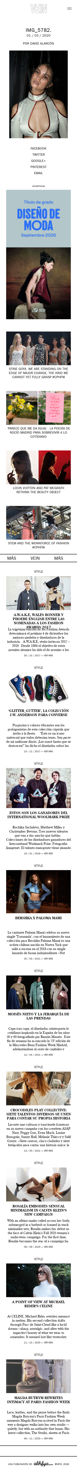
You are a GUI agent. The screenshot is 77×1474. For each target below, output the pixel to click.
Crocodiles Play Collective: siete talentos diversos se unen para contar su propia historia (38, 1114)
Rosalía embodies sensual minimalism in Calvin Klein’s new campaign (38, 1210)
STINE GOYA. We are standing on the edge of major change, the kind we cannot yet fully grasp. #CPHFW (38, 373)
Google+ (7, 1471)
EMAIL (38, 173)
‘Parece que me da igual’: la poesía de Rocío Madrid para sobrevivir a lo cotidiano (38, 433)
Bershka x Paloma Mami (38, 918)
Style (38, 572)
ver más (48, 656)
